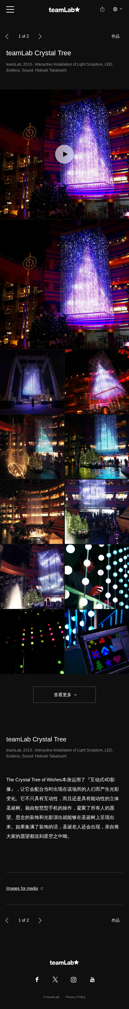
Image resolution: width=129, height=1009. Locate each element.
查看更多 (62, 694)
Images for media (22, 888)
